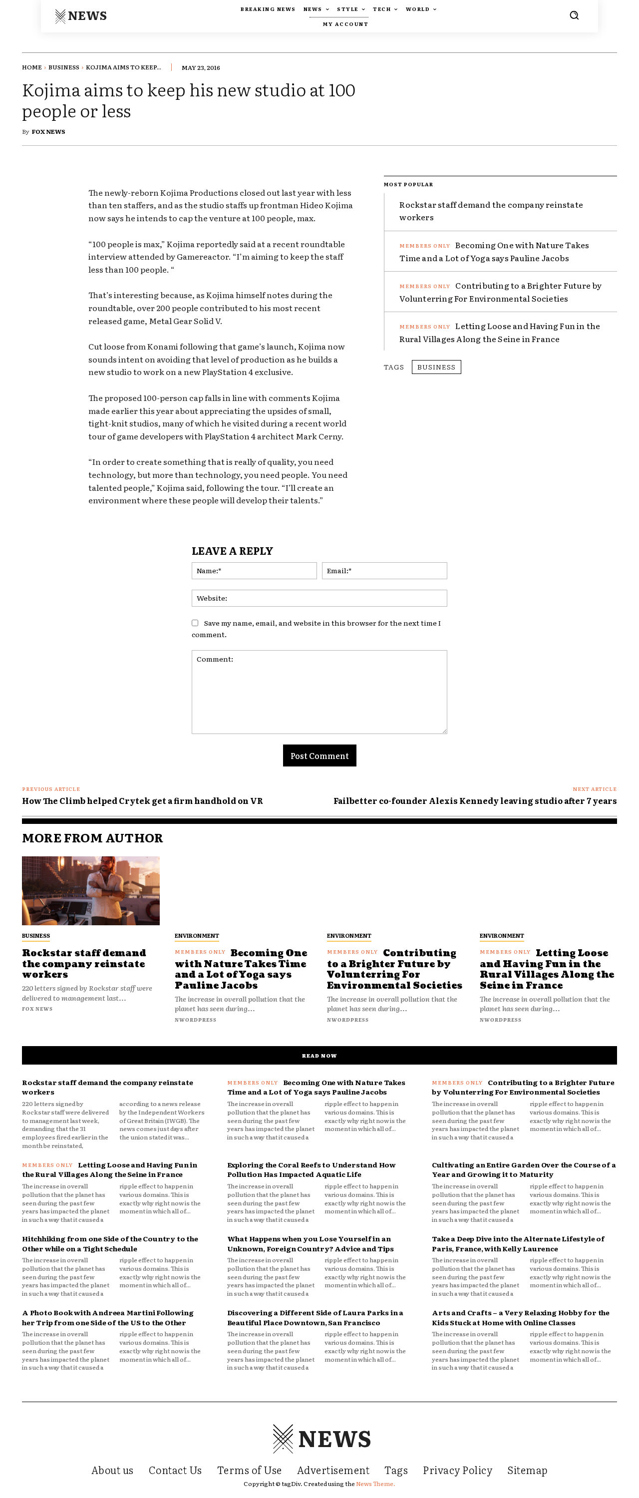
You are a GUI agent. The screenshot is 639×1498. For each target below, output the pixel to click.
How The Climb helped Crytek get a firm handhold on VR (142, 800)
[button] (574, 15)
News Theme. (375, 1483)
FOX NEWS (48, 131)
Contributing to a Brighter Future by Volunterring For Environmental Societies (394, 969)
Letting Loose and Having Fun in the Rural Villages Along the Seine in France (499, 332)
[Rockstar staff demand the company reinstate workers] (91, 890)
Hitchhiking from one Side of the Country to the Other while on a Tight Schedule (110, 1243)
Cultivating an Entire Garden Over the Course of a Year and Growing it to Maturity (524, 1169)
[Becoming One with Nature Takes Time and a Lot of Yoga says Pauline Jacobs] (244, 890)
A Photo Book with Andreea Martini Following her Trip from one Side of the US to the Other (107, 1317)
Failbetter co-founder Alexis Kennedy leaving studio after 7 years (475, 800)
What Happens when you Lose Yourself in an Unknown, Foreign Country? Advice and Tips (310, 1243)
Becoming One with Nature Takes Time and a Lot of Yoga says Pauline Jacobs (241, 969)
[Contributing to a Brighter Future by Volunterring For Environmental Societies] (396, 890)
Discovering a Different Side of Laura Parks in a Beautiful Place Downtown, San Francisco (315, 1317)
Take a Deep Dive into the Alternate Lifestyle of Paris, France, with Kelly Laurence (518, 1243)
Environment (197, 935)
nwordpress (196, 1019)
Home (32, 66)
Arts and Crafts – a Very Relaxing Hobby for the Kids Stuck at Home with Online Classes (521, 1317)
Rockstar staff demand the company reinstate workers (84, 964)
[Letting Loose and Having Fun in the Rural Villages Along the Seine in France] (549, 890)
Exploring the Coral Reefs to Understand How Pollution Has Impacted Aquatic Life (311, 1169)
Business (63, 66)
